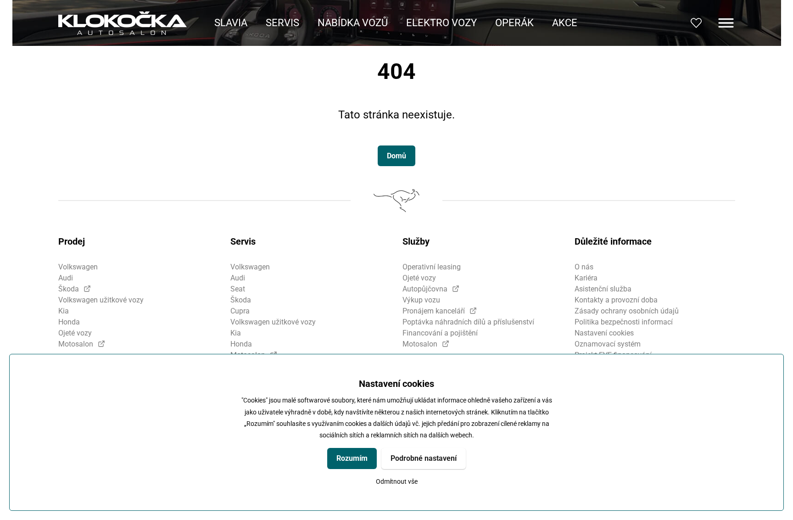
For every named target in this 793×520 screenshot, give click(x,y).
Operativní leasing (431, 267)
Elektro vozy (441, 22)
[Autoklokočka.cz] (122, 23)
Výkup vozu (421, 300)
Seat (237, 289)
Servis (282, 22)
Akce (564, 22)
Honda (69, 322)
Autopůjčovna (424, 289)
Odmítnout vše (397, 481)
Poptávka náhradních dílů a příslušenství (468, 322)
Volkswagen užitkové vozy (101, 300)
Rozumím (352, 458)
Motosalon (75, 344)
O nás (584, 267)
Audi (65, 278)
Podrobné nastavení (424, 458)
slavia (230, 22)
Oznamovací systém (608, 344)
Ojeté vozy (75, 333)
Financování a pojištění (440, 333)
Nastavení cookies (604, 333)
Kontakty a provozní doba (616, 300)
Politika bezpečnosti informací (624, 322)
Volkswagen (78, 267)
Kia (63, 311)
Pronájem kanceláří (433, 311)
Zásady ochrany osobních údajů (627, 311)
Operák (514, 22)
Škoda (68, 289)
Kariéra (586, 278)
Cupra (240, 311)
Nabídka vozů (353, 22)
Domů (396, 155)
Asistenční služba (603, 289)
